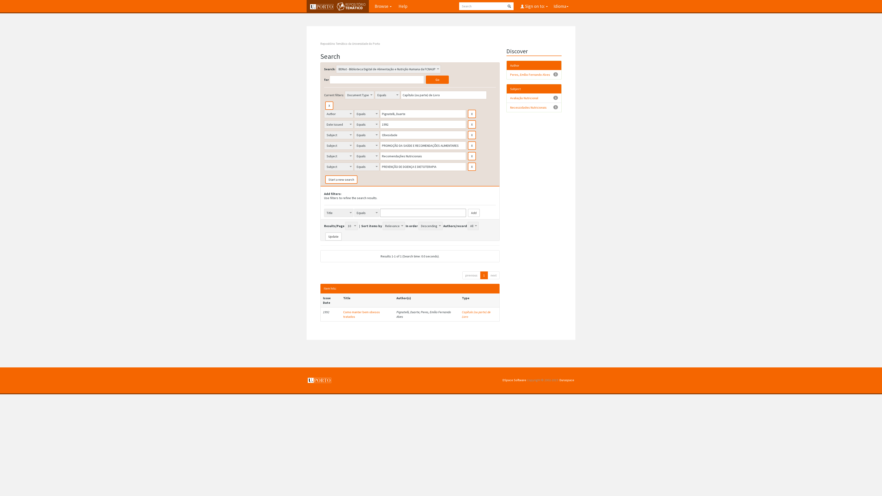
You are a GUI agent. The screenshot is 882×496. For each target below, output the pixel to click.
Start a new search (341, 180)
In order (412, 226)
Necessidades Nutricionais (528, 107)
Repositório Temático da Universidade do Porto (350, 44)
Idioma (560, 6)
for (326, 80)
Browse (382, 6)
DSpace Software (514, 380)
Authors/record (455, 226)
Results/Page (334, 226)
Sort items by (371, 226)
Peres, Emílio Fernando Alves (530, 75)
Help (403, 6)
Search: (329, 69)
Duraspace (567, 380)
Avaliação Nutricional (524, 98)
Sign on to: (535, 6)
